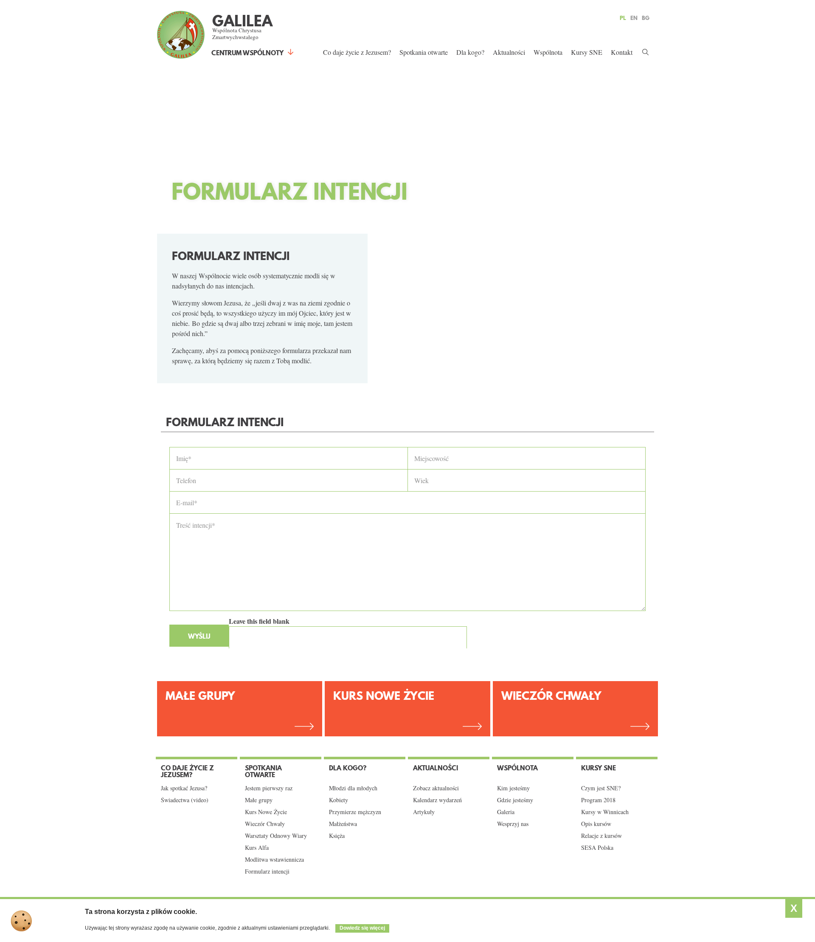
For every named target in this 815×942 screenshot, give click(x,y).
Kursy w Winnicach (605, 812)
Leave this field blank (259, 621)
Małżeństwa (343, 823)
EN (634, 18)
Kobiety (338, 800)
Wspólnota (548, 52)
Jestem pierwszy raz (268, 788)
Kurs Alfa (257, 847)
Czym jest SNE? (601, 788)
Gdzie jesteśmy (515, 800)
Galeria (505, 812)
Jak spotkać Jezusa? (184, 788)
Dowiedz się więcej (362, 928)
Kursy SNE (586, 52)
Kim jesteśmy (513, 788)
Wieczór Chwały (551, 696)
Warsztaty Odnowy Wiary (276, 835)
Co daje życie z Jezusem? (357, 52)
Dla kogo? (470, 52)
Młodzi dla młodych (353, 788)
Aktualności (509, 52)
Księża (337, 835)
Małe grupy (259, 800)
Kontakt (621, 52)
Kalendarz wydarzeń (437, 800)
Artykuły (424, 812)
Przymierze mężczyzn (355, 812)
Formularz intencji (267, 871)
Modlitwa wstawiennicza (274, 859)
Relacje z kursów (601, 835)
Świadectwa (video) (184, 800)
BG (645, 18)
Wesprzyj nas (512, 823)
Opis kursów (596, 823)
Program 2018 (598, 800)
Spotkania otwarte (423, 52)
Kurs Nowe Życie (383, 696)
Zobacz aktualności (436, 788)
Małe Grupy (200, 696)
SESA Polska (597, 847)
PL (623, 18)
